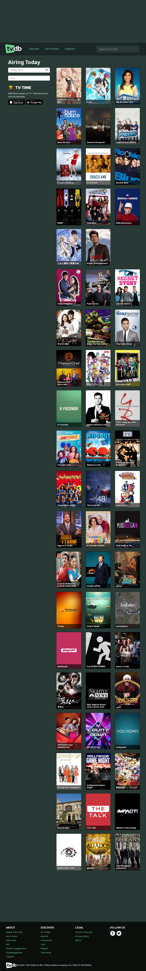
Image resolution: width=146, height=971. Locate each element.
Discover (34, 48)
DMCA (78, 940)
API (7, 944)
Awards (44, 936)
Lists (43, 944)
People (44, 948)
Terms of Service (83, 932)
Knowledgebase (14, 952)
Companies (46, 940)
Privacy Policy (82, 936)
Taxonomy (46, 952)
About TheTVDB (14, 932)
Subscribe (11, 940)
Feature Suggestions (16, 948)
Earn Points (52, 48)
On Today (45, 932)
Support (70, 48)
